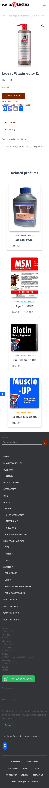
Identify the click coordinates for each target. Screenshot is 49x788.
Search (5, 437)
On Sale (37, 768)
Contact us (38, 775)
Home (4, 16)
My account (11, 775)
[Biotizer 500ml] (24, 207)
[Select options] (36, 312)
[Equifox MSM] (24, 278)
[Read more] (36, 245)
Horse (10, 16)
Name (8, 688)
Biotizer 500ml (24, 239)
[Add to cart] (36, 365)
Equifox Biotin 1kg (24, 360)
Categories (13, 768)
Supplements (16, 761)
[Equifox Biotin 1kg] (24, 337)
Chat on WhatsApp (21, 679)
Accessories (32, 761)
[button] (42, 25)
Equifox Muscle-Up (24, 416)
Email (8, 699)
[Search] (45, 443)
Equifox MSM (24, 306)
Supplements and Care (21, 16)
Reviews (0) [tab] (9, 130)
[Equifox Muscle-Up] (24, 393)
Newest (26, 768)
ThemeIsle (33, 781)
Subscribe (9, 725)
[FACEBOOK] (5, 745)
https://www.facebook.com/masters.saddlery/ (22, 736)
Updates (24, 775)
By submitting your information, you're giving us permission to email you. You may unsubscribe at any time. (24, 715)
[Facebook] (2, 394)
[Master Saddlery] (16, 4)
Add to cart (12, 96)
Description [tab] (10, 123)
